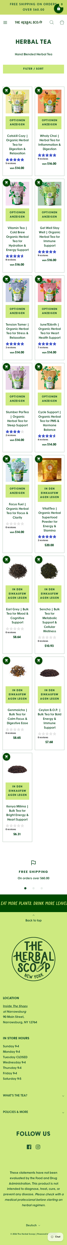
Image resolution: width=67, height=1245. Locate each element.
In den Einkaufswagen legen (49, 493)
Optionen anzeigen (17, 122)
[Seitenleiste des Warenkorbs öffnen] (62, 22)
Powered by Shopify (47, 1234)
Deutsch (31, 1225)
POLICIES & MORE (15, 1112)
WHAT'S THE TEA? (15, 1095)
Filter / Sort (33, 69)
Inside (15, 1006)
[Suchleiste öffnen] (52, 22)
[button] (25, 888)
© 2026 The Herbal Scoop (22, 1234)
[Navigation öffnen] (5, 22)
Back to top (33, 920)
